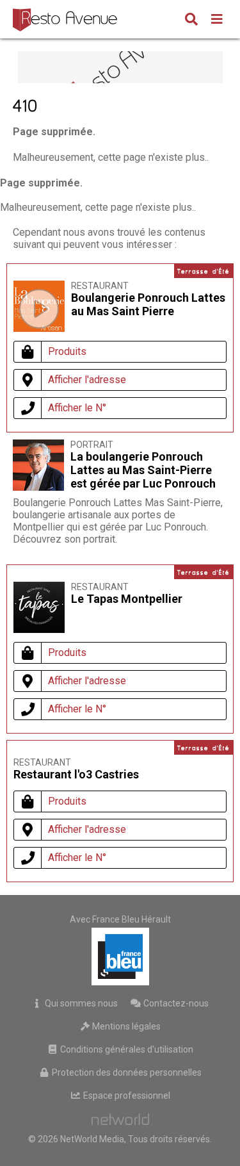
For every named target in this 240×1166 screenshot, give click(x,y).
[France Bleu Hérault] (120, 956)
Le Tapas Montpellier (126, 598)
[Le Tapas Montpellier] (39, 629)
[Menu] (217, 20)
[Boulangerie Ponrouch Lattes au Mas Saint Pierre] (39, 308)
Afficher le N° (77, 408)
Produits (67, 351)
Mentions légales (125, 1026)
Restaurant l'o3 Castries (76, 774)
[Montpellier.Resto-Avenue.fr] (66, 19)
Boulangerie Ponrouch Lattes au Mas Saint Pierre (148, 304)
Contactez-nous (175, 1003)
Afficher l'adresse (87, 380)
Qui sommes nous (80, 1003)
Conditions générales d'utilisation (125, 1049)
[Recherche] (191, 20)
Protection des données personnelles (126, 1072)
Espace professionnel (125, 1095)
